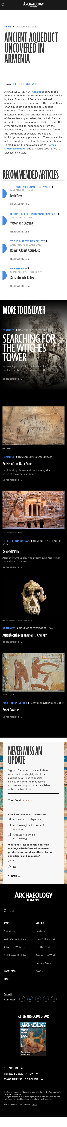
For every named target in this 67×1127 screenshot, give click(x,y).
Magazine (27, 819)
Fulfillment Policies (15, 955)
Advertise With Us (14, 947)
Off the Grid (43, 947)
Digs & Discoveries (46, 939)
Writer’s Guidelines (15, 939)
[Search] (5, 911)
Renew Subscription (19, 1073)
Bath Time (16, 196)
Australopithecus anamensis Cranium (24, 635)
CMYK (34, 1104)
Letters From (43, 963)
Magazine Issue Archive (21, 1079)
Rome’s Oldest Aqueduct (25, 250)
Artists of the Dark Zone (17, 464)
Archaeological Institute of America (28, 827)
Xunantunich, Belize (22, 278)
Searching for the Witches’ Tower (28, 348)
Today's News (10, 971)
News (7, 26)
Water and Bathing (21, 223)
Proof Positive (10, 710)
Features (41, 931)
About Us (9, 931)
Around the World (46, 955)
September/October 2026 (33, 1016)
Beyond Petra (10, 551)
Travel (7, 979)
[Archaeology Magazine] (33, 901)
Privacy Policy (9, 999)
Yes (15, 861)
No (15, 867)
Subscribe (11, 1068)
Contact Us (8, 994)
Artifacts (41, 971)
